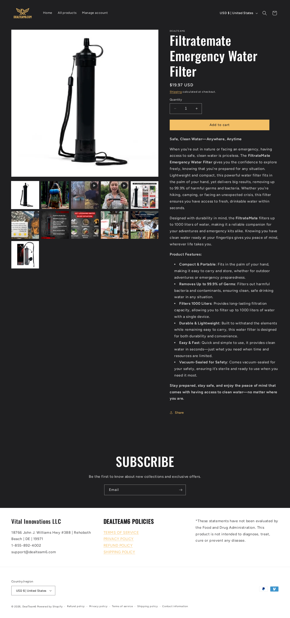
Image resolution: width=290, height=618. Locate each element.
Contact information (175, 606)
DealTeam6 (29, 606)
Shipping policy (147, 606)
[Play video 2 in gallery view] (114, 195)
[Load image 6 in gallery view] (85, 225)
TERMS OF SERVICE (121, 532)
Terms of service (122, 606)
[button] (265, 13)
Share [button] (179, 413)
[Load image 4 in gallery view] (25, 225)
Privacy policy (98, 606)
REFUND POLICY (118, 545)
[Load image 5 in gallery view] (55, 225)
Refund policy (76, 606)
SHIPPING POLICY (119, 552)
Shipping (176, 91)
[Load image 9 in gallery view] (25, 255)
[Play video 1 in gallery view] (85, 195)
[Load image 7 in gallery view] (114, 225)
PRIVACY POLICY (119, 539)
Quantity (176, 99)
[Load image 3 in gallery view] (144, 195)
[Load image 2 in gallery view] (55, 195)
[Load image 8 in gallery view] (144, 225)
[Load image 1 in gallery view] (25, 195)
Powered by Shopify (50, 606)
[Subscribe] (181, 490)
